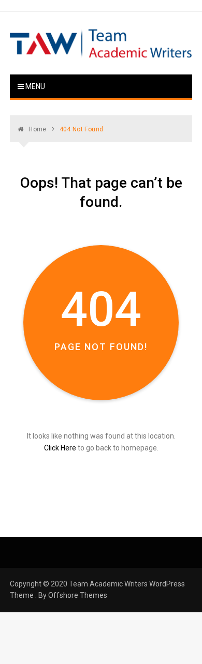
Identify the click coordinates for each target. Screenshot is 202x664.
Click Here (60, 448)
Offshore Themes (77, 595)
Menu (34, 86)
